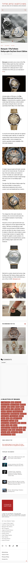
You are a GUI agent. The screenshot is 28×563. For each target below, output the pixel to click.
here (3, 71)
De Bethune (17, 409)
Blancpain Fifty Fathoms (7, 526)
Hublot (7, 418)
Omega (7, 425)
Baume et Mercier (14, 404)
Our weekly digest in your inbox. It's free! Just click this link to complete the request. (13, 445)
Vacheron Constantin (6, 434)
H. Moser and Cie (14, 416)
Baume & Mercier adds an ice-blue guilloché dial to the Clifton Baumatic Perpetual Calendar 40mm (16, 483)
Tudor (8, 432)
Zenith (13, 434)
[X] (6, 546)
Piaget (20, 427)
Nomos (3, 425)
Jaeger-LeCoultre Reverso (7, 530)
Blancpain (3, 407)
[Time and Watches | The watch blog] (14, 5)
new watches (7, 45)
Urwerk (20, 432)
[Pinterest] (9, 546)
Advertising (5, 552)
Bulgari (22, 407)
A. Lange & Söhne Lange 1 (8, 523)
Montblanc (23, 423)
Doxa (22, 409)
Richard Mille (4, 430)
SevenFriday (19, 430)
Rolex (9, 430)
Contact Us (5, 559)
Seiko (13, 430)
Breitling (17, 407)
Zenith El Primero (5, 540)
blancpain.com (16, 279)
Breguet (12, 407)
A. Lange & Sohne (5, 402)
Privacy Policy (5, 556)
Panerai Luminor (5, 533)
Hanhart (3, 418)
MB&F (16, 420)
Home (2, 45)
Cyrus (12, 409)
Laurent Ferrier (4, 420)
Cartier (2, 409)
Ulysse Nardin (14, 432)
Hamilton (21, 416)
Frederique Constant (18, 411)
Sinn (24, 430)
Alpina (12, 402)
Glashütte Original (15, 413)
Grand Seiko (23, 413)
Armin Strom (18, 402)
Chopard (8, 409)
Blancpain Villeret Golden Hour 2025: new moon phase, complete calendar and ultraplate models (13, 349)
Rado (24, 427)
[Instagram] (2, 546)
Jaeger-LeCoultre (17, 418)
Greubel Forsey (5, 416)
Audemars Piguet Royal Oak (8, 525)
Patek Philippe (14, 427)
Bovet (8, 407)
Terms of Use (5, 554)
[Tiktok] (13, 546)
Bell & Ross (22, 404)
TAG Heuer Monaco (6, 538)
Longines (11, 420)
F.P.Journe (9, 411)
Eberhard (3, 411)
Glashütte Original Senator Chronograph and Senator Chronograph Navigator (14, 34)
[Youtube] (17, 546)
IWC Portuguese (5, 528)
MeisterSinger (13, 423)
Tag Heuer (3, 432)
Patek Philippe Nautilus (7, 535)
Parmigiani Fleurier (5, 427)
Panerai (15, 425)
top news (12, 45)
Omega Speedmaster (6, 531)
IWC (11, 418)
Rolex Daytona (5, 536)
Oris (11, 425)
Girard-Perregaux (5, 413)
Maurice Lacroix (5, 423)
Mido (19, 423)
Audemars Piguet (5, 404)
